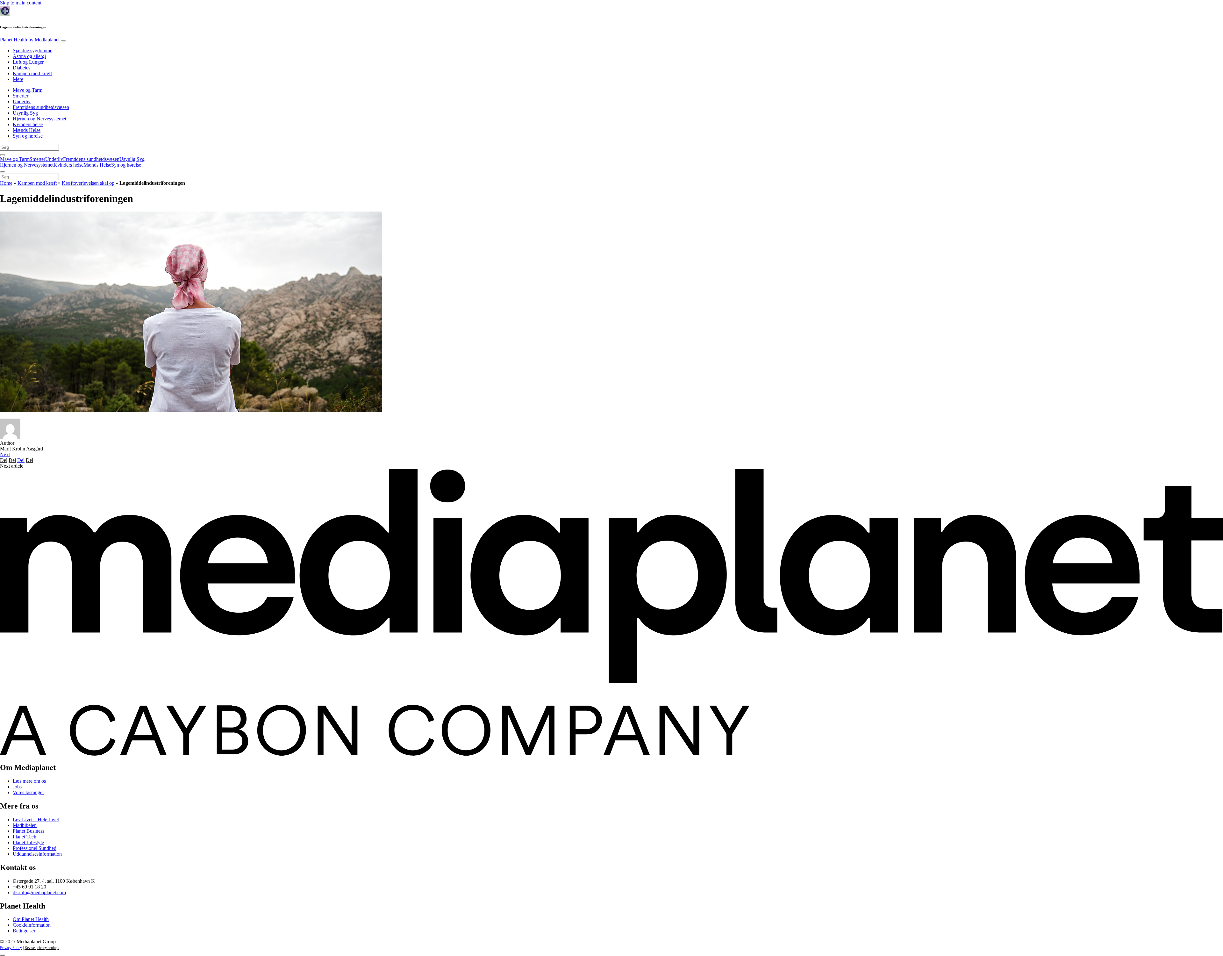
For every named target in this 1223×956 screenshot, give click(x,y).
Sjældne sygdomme (32, 50)
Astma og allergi (29, 56)
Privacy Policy (11, 947)
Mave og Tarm (27, 90)
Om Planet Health (31, 919)
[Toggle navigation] (63, 41)
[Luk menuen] (2, 172)
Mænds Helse (26, 130)
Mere (18, 79)
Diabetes (21, 67)
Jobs (17, 786)
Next (5, 454)
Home (6, 183)
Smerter (20, 95)
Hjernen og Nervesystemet (39, 118)
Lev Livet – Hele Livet (36, 819)
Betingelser (24, 930)
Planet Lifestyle (28, 842)
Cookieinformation (32, 925)
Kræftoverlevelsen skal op (88, 183)
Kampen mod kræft (32, 73)
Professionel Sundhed (34, 848)
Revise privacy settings (42, 947)
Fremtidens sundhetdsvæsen (41, 107)
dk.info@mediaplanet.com (39, 892)
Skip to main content (20, 2)
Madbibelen (25, 825)
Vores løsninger (28, 792)
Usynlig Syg (25, 113)
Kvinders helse (28, 124)
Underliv (22, 101)
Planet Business (28, 831)
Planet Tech (24, 836)
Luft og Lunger (28, 62)
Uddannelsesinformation (37, 854)
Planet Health (30, 39)
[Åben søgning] (2, 155)
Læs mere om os (29, 781)
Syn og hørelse (28, 136)
